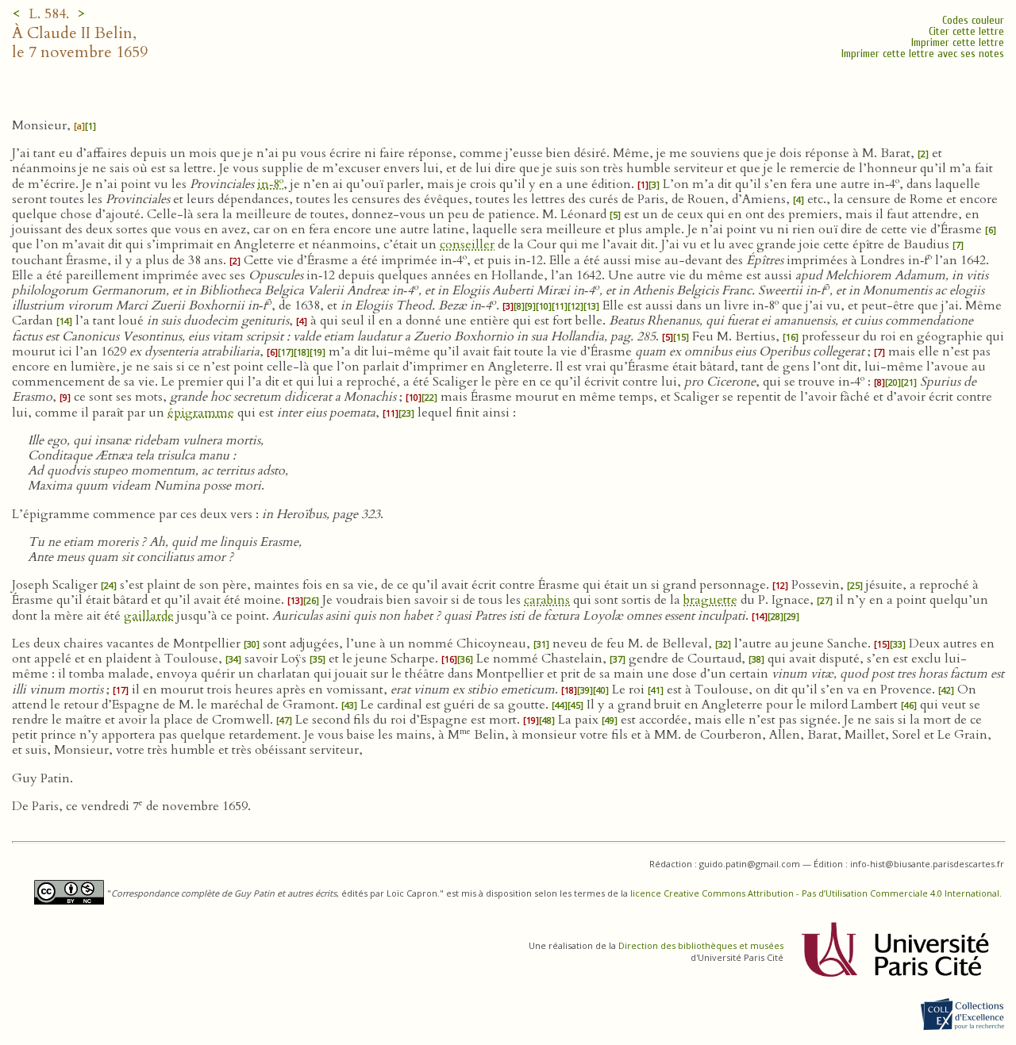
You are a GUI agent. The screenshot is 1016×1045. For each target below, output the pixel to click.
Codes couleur (973, 20)
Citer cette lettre (966, 31)
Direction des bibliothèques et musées (700, 945)
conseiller (467, 244)
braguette (710, 600)
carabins (547, 600)
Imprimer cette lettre (957, 42)
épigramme (200, 412)
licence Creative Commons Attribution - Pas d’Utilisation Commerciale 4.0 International (814, 893)
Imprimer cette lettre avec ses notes (922, 53)
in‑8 (270, 184)
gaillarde (149, 615)
